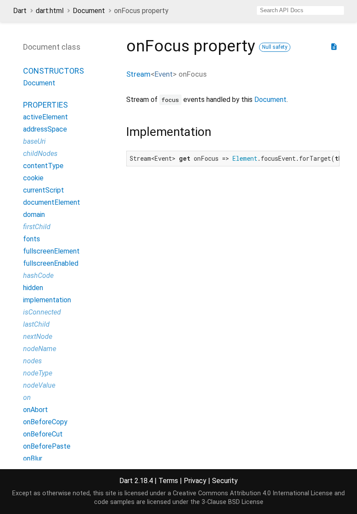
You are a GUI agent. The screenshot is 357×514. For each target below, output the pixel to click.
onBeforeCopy (45, 422)
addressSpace (45, 129)
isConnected (42, 312)
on (27, 397)
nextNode (37, 336)
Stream (138, 74)
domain (34, 214)
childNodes (40, 153)
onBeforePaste (47, 446)
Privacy (195, 481)
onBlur (32, 458)
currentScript (43, 190)
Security (225, 481)
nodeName (39, 349)
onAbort (35, 410)
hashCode (38, 275)
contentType (43, 166)
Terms (168, 481)
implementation (47, 300)
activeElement (45, 117)
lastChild (36, 324)
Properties (45, 104)
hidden (33, 288)
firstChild (37, 227)
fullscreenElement (51, 251)
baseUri (34, 141)
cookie (33, 178)
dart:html (50, 11)
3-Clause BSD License (232, 502)
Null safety (274, 47)
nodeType (37, 373)
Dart (20, 11)
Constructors (53, 70)
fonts (31, 239)
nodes (32, 361)
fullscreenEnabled (50, 263)
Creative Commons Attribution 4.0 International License (253, 493)
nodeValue (39, 385)
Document (89, 11)
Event (164, 74)
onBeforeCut (43, 434)
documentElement (51, 202)
